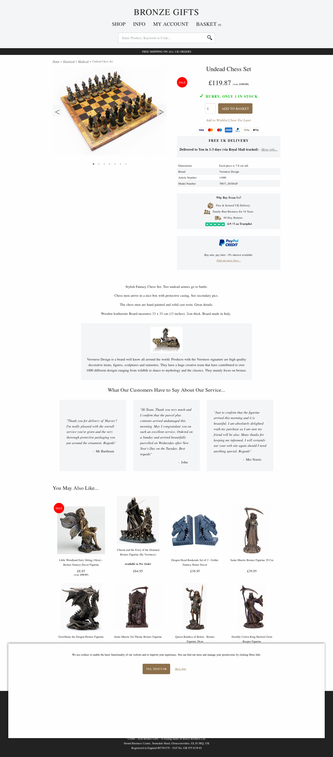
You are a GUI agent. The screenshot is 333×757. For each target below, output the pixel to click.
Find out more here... (229, 260)
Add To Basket (235, 108)
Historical (69, 61)
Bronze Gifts (166, 12)
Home (56, 61)
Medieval (83, 61)
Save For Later (240, 120)
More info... (269, 149)
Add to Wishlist (217, 120)
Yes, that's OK (156, 669)
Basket (208, 23)
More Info (180, 669)
